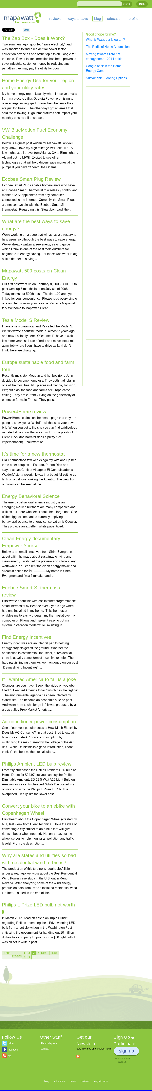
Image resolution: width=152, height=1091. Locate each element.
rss (9, 1056)
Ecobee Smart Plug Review (31, 179)
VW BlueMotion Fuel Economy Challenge (34, 133)
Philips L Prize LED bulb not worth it (38, 908)
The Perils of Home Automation (108, 46)
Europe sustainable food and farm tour (38, 366)
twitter (11, 1043)
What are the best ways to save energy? (36, 225)
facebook (13, 1049)
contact (44, 1048)
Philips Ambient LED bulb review (36, 764)
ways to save (77, 19)
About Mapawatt (49, 1043)
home (73, 1081)
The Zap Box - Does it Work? (33, 38)
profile (133, 19)
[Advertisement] (40, 993)
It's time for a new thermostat (33, 454)
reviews (55, 19)
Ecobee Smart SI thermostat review (32, 591)
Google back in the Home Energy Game (104, 68)
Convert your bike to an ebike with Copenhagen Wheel (38, 809)
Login (141, 4)
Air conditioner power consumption (39, 721)
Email (26, 30)
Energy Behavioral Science (31, 496)
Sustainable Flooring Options (106, 78)
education (115, 19)
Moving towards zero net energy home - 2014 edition (105, 56)
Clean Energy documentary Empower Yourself (31, 542)
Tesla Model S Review (25, 320)
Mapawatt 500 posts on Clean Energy (34, 274)
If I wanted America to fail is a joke (39, 679)
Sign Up (126, 1050)
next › (44, 952)
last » (54, 952)
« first (7, 952)
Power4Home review (24, 411)
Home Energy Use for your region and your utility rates (38, 84)
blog (97, 19)
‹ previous (17, 954)
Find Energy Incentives (26, 637)
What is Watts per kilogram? (105, 39)
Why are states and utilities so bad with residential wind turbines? (39, 859)
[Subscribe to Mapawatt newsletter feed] (78, 1056)
